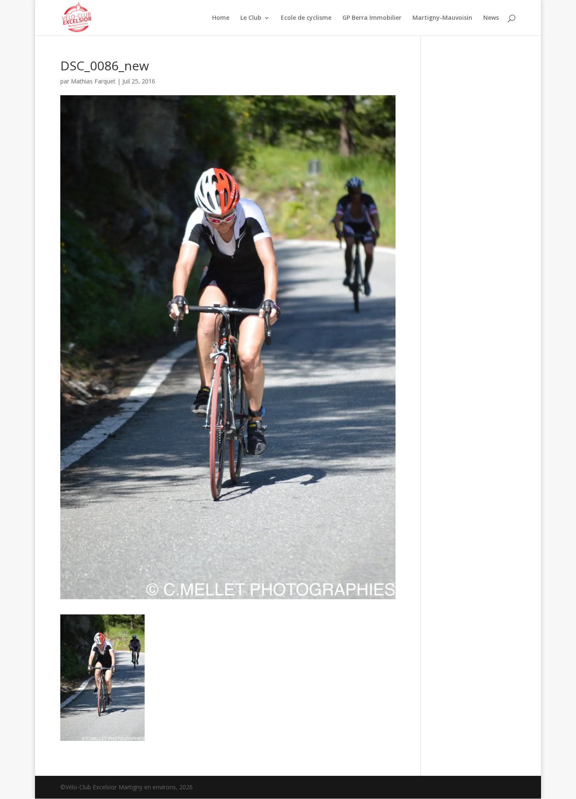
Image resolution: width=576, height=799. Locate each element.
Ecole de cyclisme (306, 18)
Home (220, 18)
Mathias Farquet (93, 81)
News (491, 18)
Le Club (250, 18)
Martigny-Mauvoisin (442, 18)
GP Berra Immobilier (371, 18)
